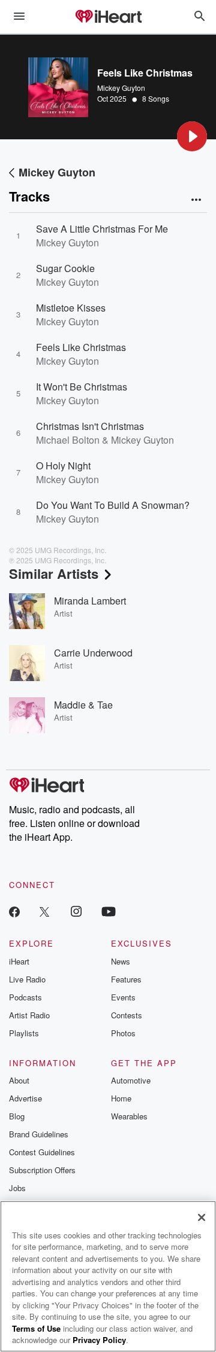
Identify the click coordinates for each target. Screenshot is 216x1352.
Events (123, 997)
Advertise (25, 1098)
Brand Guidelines (38, 1134)
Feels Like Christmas (81, 347)
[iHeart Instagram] (76, 911)
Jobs (17, 1188)
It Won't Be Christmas (81, 386)
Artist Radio (29, 1015)
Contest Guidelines (42, 1152)
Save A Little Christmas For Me (102, 229)
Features (126, 979)
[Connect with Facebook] (14, 911)
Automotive (131, 1080)
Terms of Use (36, 1328)
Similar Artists (53, 573)
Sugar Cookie (65, 268)
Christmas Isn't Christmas (90, 426)
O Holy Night (63, 465)
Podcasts (25, 997)
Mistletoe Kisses (71, 308)
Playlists (24, 1033)
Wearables (129, 1116)
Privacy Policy (99, 1339)
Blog (17, 1116)
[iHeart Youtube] (108, 911)
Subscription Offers (42, 1170)
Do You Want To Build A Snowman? (113, 505)
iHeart (19, 961)
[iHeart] (108, 17)
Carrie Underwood (93, 653)
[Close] (201, 1217)
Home (121, 1098)
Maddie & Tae (83, 705)
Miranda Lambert (90, 601)
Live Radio (27, 979)
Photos (123, 1033)
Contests (126, 1015)
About (19, 1080)
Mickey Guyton (121, 88)
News (120, 961)
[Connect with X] (44, 911)
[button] (192, 136)
